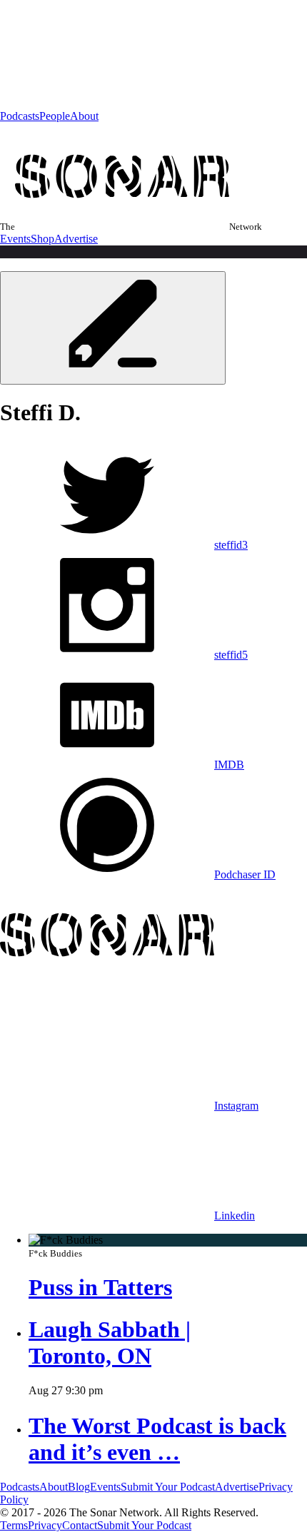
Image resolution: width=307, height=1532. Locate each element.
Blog (79, 1487)
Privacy (45, 1525)
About (84, 116)
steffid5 (231, 655)
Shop (42, 239)
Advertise (76, 239)
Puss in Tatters (100, 1287)
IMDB (229, 765)
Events (15, 239)
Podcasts (19, 116)
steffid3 (231, 545)
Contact (79, 1525)
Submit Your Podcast (168, 1487)
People (54, 116)
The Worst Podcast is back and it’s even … (157, 1439)
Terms (14, 1525)
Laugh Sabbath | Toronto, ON (110, 1343)
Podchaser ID (245, 874)
